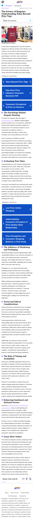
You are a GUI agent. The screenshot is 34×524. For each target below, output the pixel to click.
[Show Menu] (3, 2)
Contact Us (22, 496)
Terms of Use (15, 492)
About (6, 492)
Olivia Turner (5, 8)
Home (2, 5)
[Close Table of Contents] (30, 20)
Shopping (9, 5)
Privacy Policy (25, 492)
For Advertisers (12, 496)
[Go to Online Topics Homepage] (19, 2)
